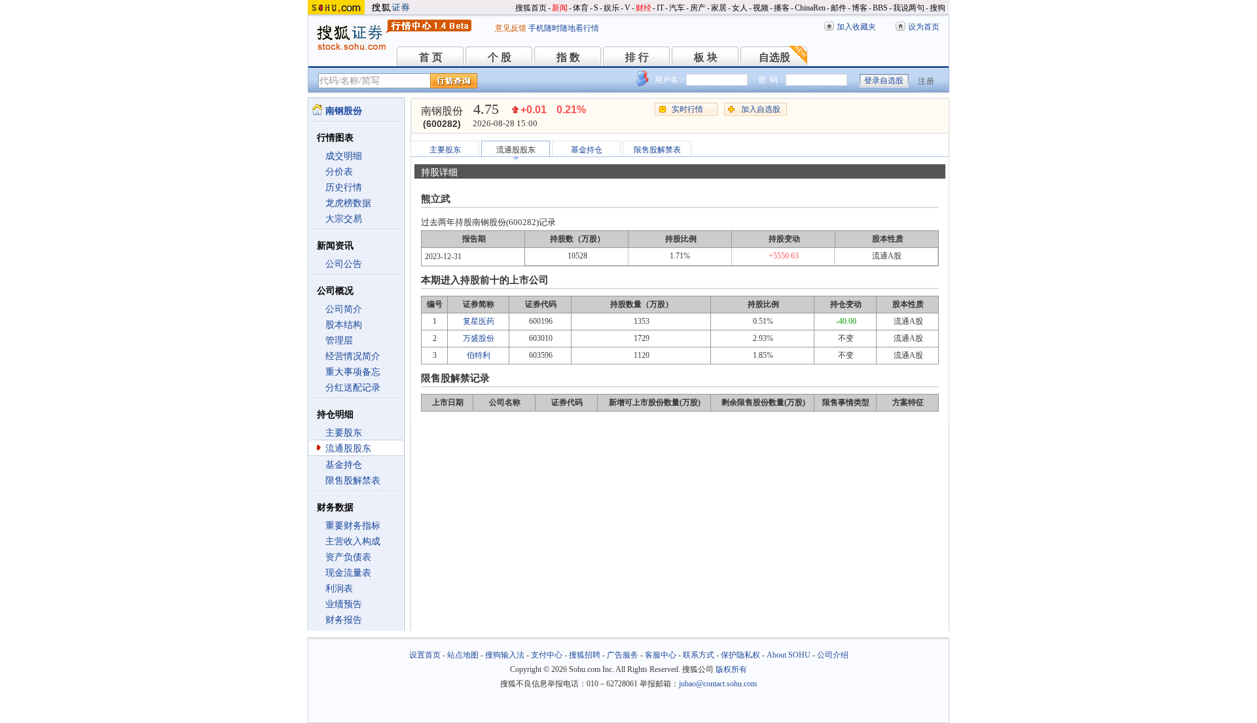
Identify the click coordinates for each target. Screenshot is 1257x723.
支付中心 (546, 655)
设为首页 (923, 26)
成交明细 (343, 156)
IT (660, 7)
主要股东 (343, 433)
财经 (643, 7)
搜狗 (937, 7)
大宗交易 (343, 219)
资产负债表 (348, 557)
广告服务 (622, 655)
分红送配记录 (352, 388)
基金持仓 (343, 465)
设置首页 (425, 655)
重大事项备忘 (352, 372)
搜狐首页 (531, 7)
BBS (880, 7)
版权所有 (731, 669)
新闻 (560, 7)
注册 (926, 81)
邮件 (839, 7)
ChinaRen (810, 7)
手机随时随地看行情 (563, 28)
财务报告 (343, 620)
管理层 (339, 340)
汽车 (677, 7)
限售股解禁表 (352, 480)
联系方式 (698, 655)
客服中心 (660, 655)
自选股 (774, 57)
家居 (719, 7)
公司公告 (343, 264)
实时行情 (687, 109)
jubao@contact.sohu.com (718, 683)
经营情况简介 (352, 356)
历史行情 (343, 187)
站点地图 (463, 655)
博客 (859, 7)
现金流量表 (348, 573)
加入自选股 (760, 109)
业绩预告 (343, 604)
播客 (782, 7)
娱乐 (611, 7)
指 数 (568, 57)
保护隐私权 (740, 655)
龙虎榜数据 (348, 203)
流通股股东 (348, 448)
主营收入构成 (352, 541)
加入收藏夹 (856, 26)
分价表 (339, 172)
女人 (740, 7)
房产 (698, 7)
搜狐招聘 (584, 655)
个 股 (499, 57)
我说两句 (908, 7)
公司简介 (343, 309)
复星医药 (478, 321)
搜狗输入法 (504, 655)
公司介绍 (832, 655)
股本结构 (343, 325)
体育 (581, 7)
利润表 (339, 588)
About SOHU (789, 655)
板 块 (706, 57)
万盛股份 (478, 338)
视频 (761, 7)
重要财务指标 (352, 526)
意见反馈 (510, 28)
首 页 (431, 57)
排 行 (637, 57)
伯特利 (478, 355)
